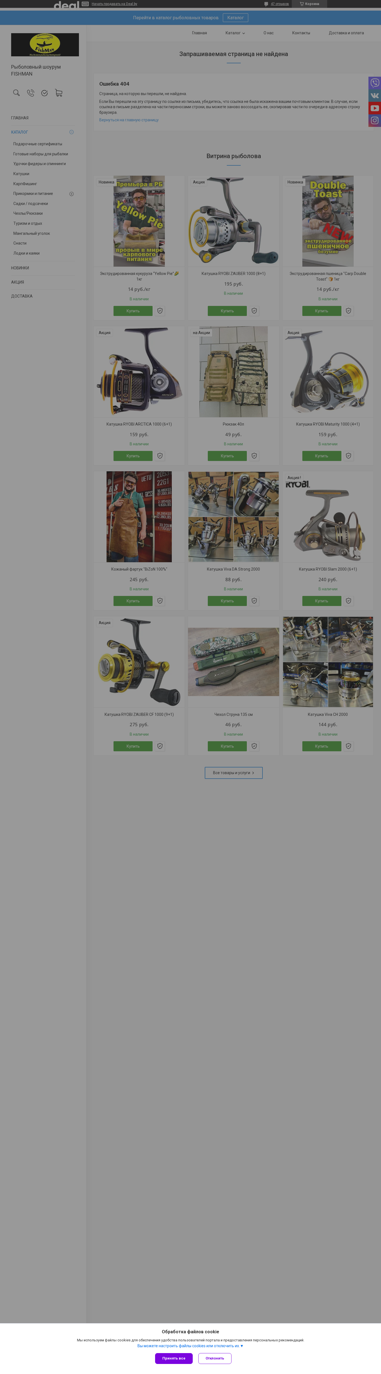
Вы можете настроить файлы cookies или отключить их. (189, 1346)
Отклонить (215, 1358)
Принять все (173, 1358)
